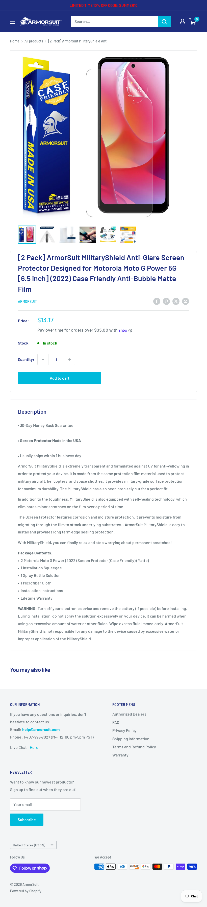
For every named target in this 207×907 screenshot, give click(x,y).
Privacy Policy (124, 730)
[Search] (164, 21)
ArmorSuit (27, 301)
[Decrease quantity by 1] (43, 359)
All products (33, 41)
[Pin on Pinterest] (166, 301)
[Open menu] (12, 22)
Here (34, 747)
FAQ (115, 722)
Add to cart (59, 378)
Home (14, 41)
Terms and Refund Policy (134, 746)
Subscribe (27, 819)
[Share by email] (185, 301)
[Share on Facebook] (156, 301)
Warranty (120, 754)
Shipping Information (130, 738)
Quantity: (26, 359)
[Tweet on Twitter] (175, 301)
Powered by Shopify (25, 891)
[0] (193, 21)
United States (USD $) (29, 845)
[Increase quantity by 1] (69, 359)
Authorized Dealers (129, 714)
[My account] (182, 21)
